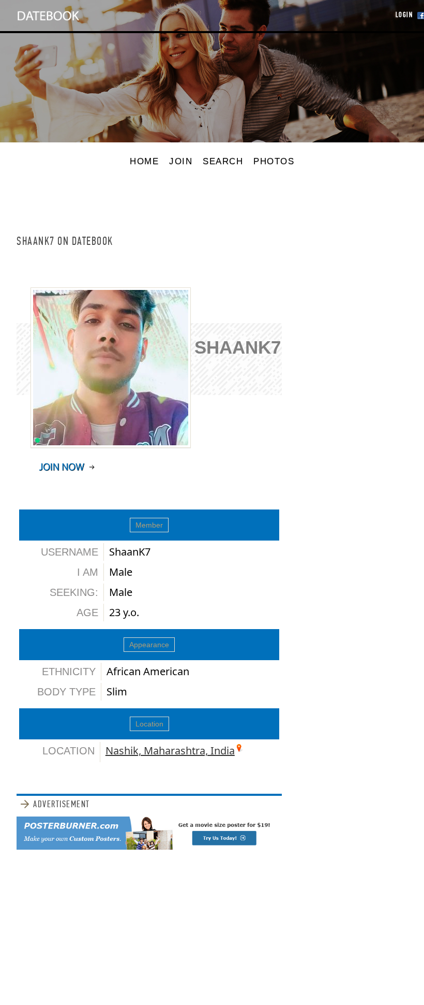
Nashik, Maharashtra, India (170, 751)
